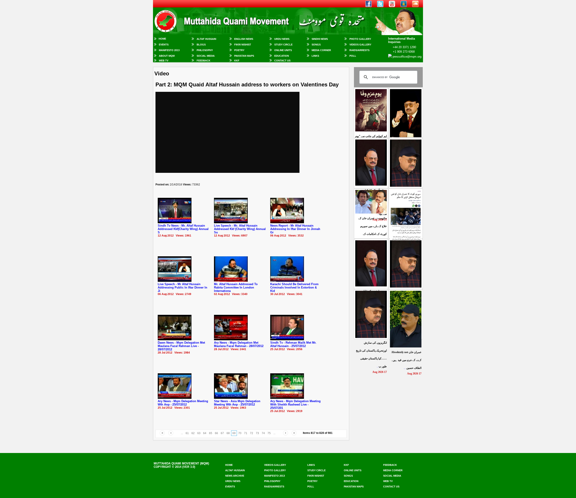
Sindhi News (320, 39)
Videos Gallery (360, 44)
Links (315, 55)
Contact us (391, 486)
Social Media (206, 55)
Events (164, 44)
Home (162, 38)
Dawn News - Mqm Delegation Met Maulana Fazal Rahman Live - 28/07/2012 (181, 346)
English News (243, 39)
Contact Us (282, 60)
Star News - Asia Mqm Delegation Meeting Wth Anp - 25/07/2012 (237, 402)
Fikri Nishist (242, 44)
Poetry (239, 50)
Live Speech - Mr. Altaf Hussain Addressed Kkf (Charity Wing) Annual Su (240, 229)
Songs (316, 44)
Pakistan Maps (244, 55)
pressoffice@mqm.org (407, 56)
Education (281, 55)
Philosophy (205, 50)
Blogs (201, 44)
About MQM (167, 55)
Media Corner (321, 50)
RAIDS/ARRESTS (359, 50)
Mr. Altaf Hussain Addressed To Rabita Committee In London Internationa (236, 287)
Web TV (163, 60)
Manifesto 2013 (169, 50)
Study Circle (283, 44)
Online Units (283, 50)
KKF (236, 60)
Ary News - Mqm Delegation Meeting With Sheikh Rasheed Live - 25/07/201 (295, 404)
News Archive (234, 475)
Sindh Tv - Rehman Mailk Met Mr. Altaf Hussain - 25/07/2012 (293, 344)
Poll (352, 55)
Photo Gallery (360, 39)
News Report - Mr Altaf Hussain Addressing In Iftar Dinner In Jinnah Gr (295, 229)
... (406, 360)
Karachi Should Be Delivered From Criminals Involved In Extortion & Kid (294, 287)
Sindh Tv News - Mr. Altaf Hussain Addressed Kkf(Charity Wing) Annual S (183, 229)
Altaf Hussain (206, 39)
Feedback (203, 60)
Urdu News (281, 39)
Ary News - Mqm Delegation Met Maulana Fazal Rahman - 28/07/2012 (238, 344)
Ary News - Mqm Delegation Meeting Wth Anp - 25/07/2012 (183, 402)
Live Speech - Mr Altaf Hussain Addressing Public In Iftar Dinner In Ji (182, 287)
